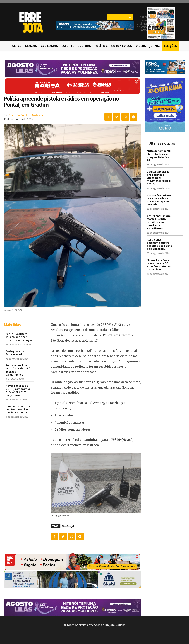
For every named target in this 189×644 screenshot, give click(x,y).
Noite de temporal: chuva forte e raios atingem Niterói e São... (159, 155)
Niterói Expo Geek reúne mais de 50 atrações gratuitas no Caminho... (159, 264)
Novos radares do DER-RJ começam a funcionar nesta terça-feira (18, 390)
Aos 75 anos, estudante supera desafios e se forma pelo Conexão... (159, 244)
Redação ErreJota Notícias (26, 115)
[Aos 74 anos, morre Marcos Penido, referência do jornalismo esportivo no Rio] (178, 218)
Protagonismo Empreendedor (15, 352)
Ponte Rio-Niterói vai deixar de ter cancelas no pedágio (19, 337)
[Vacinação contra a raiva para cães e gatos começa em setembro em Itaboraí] (178, 197)
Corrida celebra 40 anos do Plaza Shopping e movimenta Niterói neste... (159, 178)
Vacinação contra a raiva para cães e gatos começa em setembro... (159, 199)
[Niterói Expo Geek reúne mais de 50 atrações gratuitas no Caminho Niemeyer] (178, 263)
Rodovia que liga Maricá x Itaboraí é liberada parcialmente (18, 370)
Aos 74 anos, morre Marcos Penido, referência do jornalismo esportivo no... (159, 222)
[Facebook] (108, 117)
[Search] (129, 17)
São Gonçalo (68, 526)
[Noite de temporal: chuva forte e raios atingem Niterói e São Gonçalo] (178, 153)
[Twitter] (116, 117)
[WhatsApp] (125, 117)
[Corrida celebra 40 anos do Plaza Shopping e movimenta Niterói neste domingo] (178, 174)
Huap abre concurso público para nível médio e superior (18, 409)
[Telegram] (133, 117)
